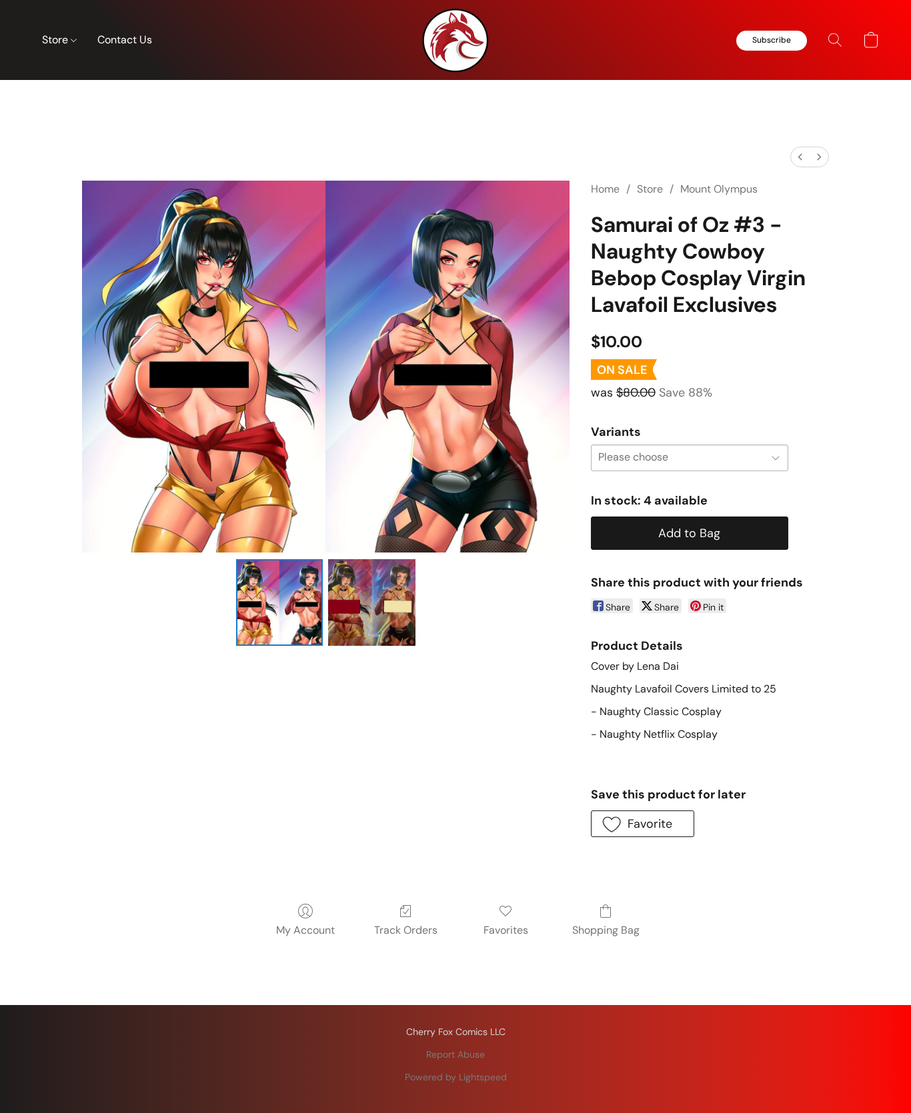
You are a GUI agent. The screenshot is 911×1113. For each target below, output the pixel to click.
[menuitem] (800, 157)
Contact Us (124, 40)
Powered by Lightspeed (456, 1077)
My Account (305, 930)
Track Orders (405, 930)
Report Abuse (455, 1054)
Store (56, 40)
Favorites (506, 930)
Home (605, 189)
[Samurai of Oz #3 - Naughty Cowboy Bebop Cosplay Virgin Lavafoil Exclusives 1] (371, 602)
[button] (455, 40)
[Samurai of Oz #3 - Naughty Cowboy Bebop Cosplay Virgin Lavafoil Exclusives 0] (279, 602)
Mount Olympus (719, 189)
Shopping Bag (606, 930)
